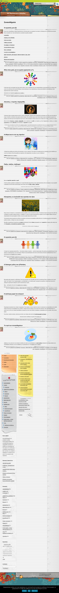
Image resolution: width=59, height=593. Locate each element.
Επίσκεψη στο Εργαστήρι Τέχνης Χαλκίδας (25, 367)
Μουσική (55, 257)
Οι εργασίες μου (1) (10, 237)
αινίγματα (43, 258)
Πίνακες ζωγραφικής (9, 64)
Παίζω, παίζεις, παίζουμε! (12, 164)
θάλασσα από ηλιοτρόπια (9, 59)
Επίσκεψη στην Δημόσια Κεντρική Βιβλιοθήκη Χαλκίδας (26, 373)
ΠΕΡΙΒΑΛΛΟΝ (54, 62)
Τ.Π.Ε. (24, 64)
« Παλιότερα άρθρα (7, 353)
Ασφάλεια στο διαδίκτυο (13, 62)
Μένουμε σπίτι (10, 65)
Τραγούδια (40, 96)
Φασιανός (41, 65)
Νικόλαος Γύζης (17, 65)
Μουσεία (51, 257)
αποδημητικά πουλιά (53, 258)
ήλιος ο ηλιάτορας (7, 49)
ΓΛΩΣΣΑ (20, 62)
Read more (34, 590)
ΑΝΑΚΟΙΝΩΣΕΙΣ (7, 383)
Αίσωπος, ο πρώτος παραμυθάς (14, 102)
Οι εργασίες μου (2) (10, 28)
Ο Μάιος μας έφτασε (8, 42)
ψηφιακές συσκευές (41, 160)
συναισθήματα (36, 65)
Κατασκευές (35, 62)
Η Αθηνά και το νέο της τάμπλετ (14, 134)
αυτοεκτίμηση (13, 260)
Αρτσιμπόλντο (36, 64)
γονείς (56, 319)
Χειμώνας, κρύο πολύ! (24, 376)
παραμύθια (22, 65)
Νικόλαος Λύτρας (32, 192)
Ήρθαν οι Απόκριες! (6, 477)
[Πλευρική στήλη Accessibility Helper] (57, 4)
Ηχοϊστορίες (7, 387)
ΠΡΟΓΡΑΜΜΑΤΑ (13, 191)
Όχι (29, 590)
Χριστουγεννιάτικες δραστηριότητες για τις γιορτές (26, 389)
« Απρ (4, 559)
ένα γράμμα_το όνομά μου (9, 45)
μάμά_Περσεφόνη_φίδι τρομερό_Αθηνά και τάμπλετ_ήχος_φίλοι (17, 54)
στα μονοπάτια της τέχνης (9, 47)
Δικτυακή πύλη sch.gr (23, 407)
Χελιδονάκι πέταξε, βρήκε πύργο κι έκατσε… (25, 364)
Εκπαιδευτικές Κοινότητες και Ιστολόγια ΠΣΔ (24, 410)
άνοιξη (31, 64)
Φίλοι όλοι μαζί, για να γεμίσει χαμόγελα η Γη (19, 70)
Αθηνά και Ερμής (48, 158)
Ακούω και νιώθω (7, 40)
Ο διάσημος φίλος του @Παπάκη (15, 264)
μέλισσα (5, 65)
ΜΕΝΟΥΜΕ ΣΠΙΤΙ (47, 62)
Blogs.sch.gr (47, 575)
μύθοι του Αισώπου (30, 130)
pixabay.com (37, 226)
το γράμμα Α (42, 260)
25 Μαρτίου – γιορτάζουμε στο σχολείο (26, 360)
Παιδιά (5, 362)
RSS (21, 577)
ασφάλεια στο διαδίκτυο (43, 64)
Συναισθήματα (20, 64)
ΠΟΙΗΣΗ (15, 64)
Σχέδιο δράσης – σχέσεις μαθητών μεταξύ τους (8, 420)
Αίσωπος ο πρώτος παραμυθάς (16, 121)
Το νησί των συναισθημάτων (13, 325)
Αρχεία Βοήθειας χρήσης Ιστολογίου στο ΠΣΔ (23, 401)
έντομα (49, 191)
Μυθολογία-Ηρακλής (9, 408)
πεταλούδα (27, 65)
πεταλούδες (6, 35)
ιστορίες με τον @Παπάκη (9, 37)
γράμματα (55, 64)
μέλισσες (6, 57)
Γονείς (5, 364)
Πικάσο (31, 65)
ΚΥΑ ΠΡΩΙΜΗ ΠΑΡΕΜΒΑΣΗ (25, 384)
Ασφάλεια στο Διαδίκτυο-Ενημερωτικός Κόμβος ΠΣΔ (24, 404)
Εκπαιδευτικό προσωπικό (9, 360)
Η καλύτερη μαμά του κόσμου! (14, 294)
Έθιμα (26, 257)
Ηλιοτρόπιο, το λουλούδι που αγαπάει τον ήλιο (19, 197)
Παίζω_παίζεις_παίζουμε (34, 184)
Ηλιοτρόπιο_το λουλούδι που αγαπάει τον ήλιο (15, 223)
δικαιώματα (49, 96)
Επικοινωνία (6, 366)
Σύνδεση (20, 414)
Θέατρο (29, 257)
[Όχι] (57, 589)
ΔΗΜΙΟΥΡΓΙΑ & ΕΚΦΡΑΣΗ (27, 62)
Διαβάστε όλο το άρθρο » (19, 93)
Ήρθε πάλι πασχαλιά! (7, 463)
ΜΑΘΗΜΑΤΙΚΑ (41, 62)
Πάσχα (32, 260)
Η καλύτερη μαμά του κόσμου (40, 314)
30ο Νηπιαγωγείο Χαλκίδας (16, 13)
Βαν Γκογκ (51, 64)
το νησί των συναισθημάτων (9, 52)
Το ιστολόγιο (6, 357)
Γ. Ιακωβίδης (45, 191)
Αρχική (5, 355)
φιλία (44, 65)
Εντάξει (24, 590)
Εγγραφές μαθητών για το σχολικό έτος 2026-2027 (25, 380)
